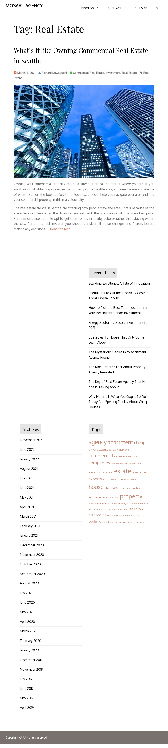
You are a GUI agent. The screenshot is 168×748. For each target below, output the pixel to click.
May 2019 (26, 698)
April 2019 (27, 708)
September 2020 (32, 574)
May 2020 (27, 612)
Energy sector (106, 472)
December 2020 (32, 545)
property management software (133, 503)
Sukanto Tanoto (124, 515)
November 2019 (31, 669)
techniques (98, 521)
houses (111, 487)
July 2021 (26, 478)
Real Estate (129, 72)
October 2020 (30, 564)
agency (98, 442)
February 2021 (30, 526)
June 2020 (27, 602)
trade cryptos (114, 521)
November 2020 (32, 554)
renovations (123, 509)
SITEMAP (141, 8)
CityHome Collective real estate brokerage (109, 449)
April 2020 (27, 622)
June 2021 (27, 488)
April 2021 (27, 507)
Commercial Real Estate (88, 72)
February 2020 (30, 641)
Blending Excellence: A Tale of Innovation (119, 283)
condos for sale (124, 463)
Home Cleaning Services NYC (125, 479)
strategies (97, 514)
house (96, 487)
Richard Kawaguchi (54, 72)
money (105, 497)
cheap (139, 442)
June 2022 (27, 449)
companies (99, 462)
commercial (101, 455)
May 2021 (26, 497)
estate (122, 471)
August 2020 (29, 583)
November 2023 (32, 440)
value (124, 521)
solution (136, 509)
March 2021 (28, 516)
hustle (139, 488)
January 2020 (29, 650)
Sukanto (111, 515)
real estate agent (108, 509)
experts (95, 479)
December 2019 (31, 660)
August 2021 (29, 469)
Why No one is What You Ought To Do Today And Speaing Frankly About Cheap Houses (118, 402)
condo (114, 463)
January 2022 (29, 459)
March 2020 (28, 631)
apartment (120, 442)
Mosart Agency (24, 5)
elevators (94, 472)
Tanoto (135, 515)
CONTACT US (117, 8)
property (131, 496)
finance (106, 479)
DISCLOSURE (90, 8)
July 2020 (27, 593)
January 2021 (29, 535)
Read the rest (60, 229)
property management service (103, 503)
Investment (113, 72)
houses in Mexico (127, 488)
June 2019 (27, 688)
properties (114, 497)
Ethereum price (139, 472)
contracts (136, 463)
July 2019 (26, 679)
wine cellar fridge (135, 521)
